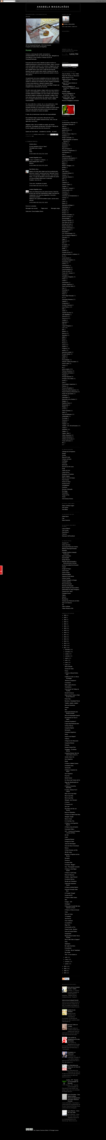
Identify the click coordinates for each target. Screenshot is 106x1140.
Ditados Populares (66, 229)
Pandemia (64, 348)
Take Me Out (68, 918)
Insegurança (65, 303)
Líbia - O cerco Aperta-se (71, 954)
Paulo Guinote (65, 479)
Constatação (68, 682)
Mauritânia (64, 335)
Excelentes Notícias (69, 879)
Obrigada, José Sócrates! (71, 800)
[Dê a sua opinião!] (52, 134)
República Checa (66, 403)
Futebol (64, 280)
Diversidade (65, 231)
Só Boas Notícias (69, 725)
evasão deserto (65, 258)
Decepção (67, 858)
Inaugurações (68, 933)
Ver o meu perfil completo (69, 26)
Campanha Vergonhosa (70, 732)
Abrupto (64, 453)
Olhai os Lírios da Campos (68, 478)
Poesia (63, 365)
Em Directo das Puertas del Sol (72, 780)
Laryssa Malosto (66, 528)
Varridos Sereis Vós (69, 757)
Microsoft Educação (67, 583)
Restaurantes (65, 405)
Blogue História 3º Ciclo (67, 77)
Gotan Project (65, 570)
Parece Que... (68, 698)
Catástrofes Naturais (67, 177)
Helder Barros (65, 516)
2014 (65, 641)
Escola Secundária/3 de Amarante (70, 565)
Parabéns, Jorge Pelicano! (71, 877)
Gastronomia (65, 282)
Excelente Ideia (68, 862)
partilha (64, 350)
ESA (63, 243)
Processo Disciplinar (67, 388)
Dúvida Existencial (69, 693)
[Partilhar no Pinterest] (57, 134)
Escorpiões (64, 244)
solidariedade (65, 416)
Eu (62, 256)
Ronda (66, 761)
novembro (67, 651)
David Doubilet (65, 557)
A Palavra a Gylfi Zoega (70, 872)
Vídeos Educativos (66, 435)
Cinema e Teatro (66, 184)
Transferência (68, 687)
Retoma (66, 848)
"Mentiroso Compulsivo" (70, 680)
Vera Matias (65, 509)
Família (64, 263)
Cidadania (64, 182)
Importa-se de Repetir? (70, 736)
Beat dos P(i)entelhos (70, 812)
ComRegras (65, 461)
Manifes (64, 331)
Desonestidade (65, 218)
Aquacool (64, 146)
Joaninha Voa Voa (66, 312)
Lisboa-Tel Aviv (65, 472)
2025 (65, 617)
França (63, 278)
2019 (65, 630)
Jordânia (64, 320)
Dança (63, 203)
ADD (63, 126)
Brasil (63, 169)
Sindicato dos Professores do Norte (70, 600)
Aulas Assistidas (66, 156)
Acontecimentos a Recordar (68, 122)
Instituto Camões (66, 578)
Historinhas (64, 290)
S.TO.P (64, 408)
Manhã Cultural (68, 778)
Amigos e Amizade (66, 137)
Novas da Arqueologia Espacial (72, 715)
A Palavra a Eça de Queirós (71, 827)
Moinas (64, 341)
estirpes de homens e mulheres (69, 254)
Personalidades (65, 359)
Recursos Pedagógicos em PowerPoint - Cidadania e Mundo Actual (70, 88)
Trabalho (64, 423)
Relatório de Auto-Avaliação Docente (69, 1000)
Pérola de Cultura (66, 481)
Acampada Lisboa (69, 765)
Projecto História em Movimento (70, 391)
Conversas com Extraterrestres (69, 195)
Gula (63, 288)
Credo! (66, 837)
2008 (65, 970)
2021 (65, 626)
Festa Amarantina (66, 269)
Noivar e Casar (68, 819)
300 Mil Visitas (68, 852)
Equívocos (64, 241)
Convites (64, 197)
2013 (65, 643)
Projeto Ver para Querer (67, 393)
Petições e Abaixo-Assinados (69, 361)
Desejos (64, 212)
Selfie (63, 412)
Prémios (64, 386)
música (64, 344)
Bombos (64, 167)
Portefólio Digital (66, 91)
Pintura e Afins (65, 363)
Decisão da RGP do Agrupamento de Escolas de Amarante (73, 1039)
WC (63, 442)
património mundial (66, 352)
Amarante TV (65, 543)
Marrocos (64, 333)
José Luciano (65, 530)
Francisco (64, 534)
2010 (65, 966)
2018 (65, 632)
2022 (65, 624)
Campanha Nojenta (69, 728)
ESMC (63, 248)
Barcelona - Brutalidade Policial (72, 701)
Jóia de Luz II (65, 318)
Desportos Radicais (66, 220)
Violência (67, 738)
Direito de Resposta (69, 875)
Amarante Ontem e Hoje (68, 134)
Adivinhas (64, 128)
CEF (33, 136)
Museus (64, 342)
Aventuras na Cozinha (67, 160)
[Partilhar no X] (54, 134)
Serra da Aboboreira (67, 414)
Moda (63, 339)
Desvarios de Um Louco (68, 466)
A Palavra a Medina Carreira (71, 763)
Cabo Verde (65, 171)
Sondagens (67, 904)
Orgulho (64, 346)
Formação (64, 275)
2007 (65, 972)
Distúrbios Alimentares (67, 227)
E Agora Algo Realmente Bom (72, 723)
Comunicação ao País (70, 927)
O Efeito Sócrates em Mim (71, 850)
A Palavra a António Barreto (71, 887)
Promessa (67, 860)
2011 (65, 647)
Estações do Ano (66, 252)
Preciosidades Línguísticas (68, 384)
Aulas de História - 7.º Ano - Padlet (70, 73)
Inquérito (64, 301)
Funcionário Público (69, 829)
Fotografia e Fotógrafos (67, 277)
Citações (64, 186)
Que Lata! (67, 806)
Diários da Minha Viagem (68, 505)
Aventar (64, 455)
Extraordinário (68, 948)
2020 (65, 628)
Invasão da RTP (69, 895)
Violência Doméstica (67, 437)
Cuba (63, 199)
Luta (63, 327)
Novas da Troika (69, 914)
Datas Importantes (66, 555)
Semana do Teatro (69, 668)
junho (66, 662)
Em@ (63, 468)
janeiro (67, 963)
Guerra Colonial (65, 572)
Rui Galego (64, 491)
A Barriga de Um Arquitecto (68, 451)
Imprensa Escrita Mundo (68, 576)
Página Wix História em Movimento (70, 75)
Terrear (63, 496)
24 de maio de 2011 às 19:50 (38, 202)
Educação (64, 237)
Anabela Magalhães (53, 7)
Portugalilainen (65, 485)
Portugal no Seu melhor (67, 378)
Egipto (63, 239)
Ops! (66, 709)
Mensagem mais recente (32, 208)
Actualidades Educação (67, 124)
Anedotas (64, 143)
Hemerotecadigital (66, 574)
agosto (67, 658)
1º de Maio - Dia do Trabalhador (72, 950)
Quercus (64, 597)
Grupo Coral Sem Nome (68, 286)
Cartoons (64, 175)
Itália (63, 308)
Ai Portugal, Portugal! (70, 893)
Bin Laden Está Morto (70, 946)
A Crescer (67, 802)
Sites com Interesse (67, 602)
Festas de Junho (66, 271)
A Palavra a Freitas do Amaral (72, 910)
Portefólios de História (67, 373)
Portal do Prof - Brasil (67, 591)
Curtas (63, 201)
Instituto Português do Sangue (69, 580)
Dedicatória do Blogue (67, 205)
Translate (74, 67)
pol (63, 367)
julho (66, 660)
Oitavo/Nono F (65, 532)
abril (66, 957)
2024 (65, 619)
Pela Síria (67, 775)
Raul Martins (32, 169)
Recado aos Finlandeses (71, 881)
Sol (63, 604)
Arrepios (67, 707)
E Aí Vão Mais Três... (70, 821)
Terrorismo (64, 420)
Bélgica (64, 163)
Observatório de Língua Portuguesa (70, 589)
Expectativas (65, 261)
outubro (67, 653)
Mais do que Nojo (69, 795)
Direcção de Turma (66, 224)
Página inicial (44, 208)
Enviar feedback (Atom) (37, 211)
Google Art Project (66, 568)
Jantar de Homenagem (70, 843)
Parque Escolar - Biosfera (71, 929)
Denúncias (64, 209)
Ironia (66, 941)
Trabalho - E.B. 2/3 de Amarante (70, 425)
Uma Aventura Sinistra (67, 498)
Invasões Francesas (67, 305)
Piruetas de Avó (66, 483)
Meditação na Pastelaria (68, 474)
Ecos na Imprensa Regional (68, 235)
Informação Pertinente (67, 299)
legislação (64, 322)
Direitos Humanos (66, 226)
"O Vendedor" (68, 916)
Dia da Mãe (67, 952)
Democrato (64, 464)
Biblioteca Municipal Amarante (69, 548)
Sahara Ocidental (66, 410)
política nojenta (65, 369)
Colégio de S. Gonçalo (67, 188)
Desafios (64, 210)
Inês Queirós (65, 507)
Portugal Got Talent (69, 841)
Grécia (66, 734)
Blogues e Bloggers (66, 165)
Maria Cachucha (66, 520)
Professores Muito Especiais (69, 390)
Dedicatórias (65, 207)
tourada (64, 422)
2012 (65, 645)
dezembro (67, 649)
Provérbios (64, 395)
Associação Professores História (70, 546)
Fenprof (64, 567)
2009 (65, 968)
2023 (65, 621)
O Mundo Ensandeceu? (70, 721)
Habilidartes (67, 943)
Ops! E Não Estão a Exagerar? (72, 939)
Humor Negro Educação (68, 295)
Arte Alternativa (65, 152)
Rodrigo (64, 406)
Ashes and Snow (66, 544)
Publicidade (65, 397)
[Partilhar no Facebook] (56, 134)
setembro (67, 656)
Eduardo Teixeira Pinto (70, 747)
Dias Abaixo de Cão (67, 222)
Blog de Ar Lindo (66, 457)
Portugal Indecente (66, 376)
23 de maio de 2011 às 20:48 (38, 165)
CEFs (63, 180)
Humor (63, 293)
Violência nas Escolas (67, 439)
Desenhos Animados (67, 214)
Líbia (63, 324)
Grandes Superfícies (67, 284)
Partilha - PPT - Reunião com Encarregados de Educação (72, 1081)
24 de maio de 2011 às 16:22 (38, 185)
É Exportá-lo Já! (69, 804)
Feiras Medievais (66, 267)
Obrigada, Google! (69, 816)
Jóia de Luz (65, 316)
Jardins (64, 310)
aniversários (65, 145)
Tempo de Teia (65, 495)
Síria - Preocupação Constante (72, 866)
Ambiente (64, 135)
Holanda (64, 292)
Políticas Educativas (67, 371)
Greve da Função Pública (71, 931)
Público (64, 595)
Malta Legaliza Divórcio (70, 684)
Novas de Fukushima (70, 705)
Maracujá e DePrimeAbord (68, 536)
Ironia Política (65, 307)
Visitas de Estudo (66, 440)
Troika (66, 912)
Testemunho (68, 767)
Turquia (64, 427)
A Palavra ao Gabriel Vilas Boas (72, 814)
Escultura (64, 246)
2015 (65, 639)
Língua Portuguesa (66, 325)
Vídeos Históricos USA (67, 608)
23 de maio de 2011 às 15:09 (38, 153)
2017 (65, 634)
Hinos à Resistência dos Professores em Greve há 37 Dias (73, 1067)
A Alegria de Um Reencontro (71, 740)
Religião (64, 401)
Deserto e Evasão (66, 216)
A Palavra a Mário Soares (71, 897)
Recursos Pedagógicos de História (70, 100)
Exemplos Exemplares (67, 260)
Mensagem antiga (55, 208)
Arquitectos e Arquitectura (68, 150)
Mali (63, 329)
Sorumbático (65, 493)
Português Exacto (66, 593)
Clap (63, 518)
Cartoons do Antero (66, 459)
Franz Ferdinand (69, 920)
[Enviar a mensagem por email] (51, 134)
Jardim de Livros (66, 470)
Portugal (64, 374)
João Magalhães (66, 314)
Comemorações (66, 190)
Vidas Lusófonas (66, 606)
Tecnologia (64, 418)
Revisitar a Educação (67, 489)
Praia (63, 382)
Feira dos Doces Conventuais (72, 845)
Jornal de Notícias (66, 582)
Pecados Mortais (66, 354)
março (66, 959)
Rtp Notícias (65, 599)
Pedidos (64, 356)
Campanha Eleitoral (66, 173)
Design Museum (66, 559)
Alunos (63, 132)
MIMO (63, 337)
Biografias (64, 550)
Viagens (64, 431)
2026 (65, 615)
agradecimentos (66, 130)
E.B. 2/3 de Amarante (67, 233)
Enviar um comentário (31, 206)
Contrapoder (65, 194)
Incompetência (68, 922)
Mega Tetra (67, 925)
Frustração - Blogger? (70, 864)
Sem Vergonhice (69, 759)
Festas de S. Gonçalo (67, 273)
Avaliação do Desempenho (68, 158)
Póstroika (67, 745)
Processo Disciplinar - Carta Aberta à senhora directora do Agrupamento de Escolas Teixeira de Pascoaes (73, 1098)
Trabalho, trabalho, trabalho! (71, 703)
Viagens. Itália (65, 433)
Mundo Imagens (66, 476)
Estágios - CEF (68, 901)
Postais (64, 380)
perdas (63, 358)
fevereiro (67, 961)
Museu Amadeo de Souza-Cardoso (70, 587)
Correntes (64, 462)
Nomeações (67, 730)
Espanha (64, 250)
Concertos (64, 192)
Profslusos (64, 487)
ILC (63, 297)
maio (66, 664)
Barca (63, 162)
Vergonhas (64, 429)
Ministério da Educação (67, 585)
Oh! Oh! (67, 835)
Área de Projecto (66, 148)
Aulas (63, 154)
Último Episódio (68, 666)
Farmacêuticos (65, 265)
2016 (65, 637)
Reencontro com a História (68, 399)
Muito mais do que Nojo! (70, 793)
